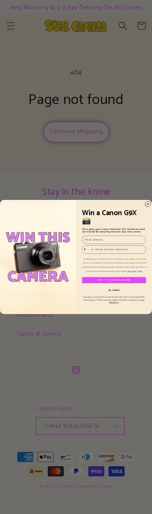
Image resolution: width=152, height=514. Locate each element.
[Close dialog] (147, 204)
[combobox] (88, 250)
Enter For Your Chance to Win (114, 280)
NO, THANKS (114, 290)
